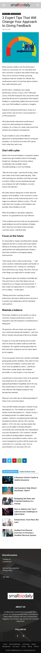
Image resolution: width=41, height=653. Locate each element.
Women (36, 646)
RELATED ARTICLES (10, 472)
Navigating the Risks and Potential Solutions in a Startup (24, 501)
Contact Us (7, 559)
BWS (34, 650)
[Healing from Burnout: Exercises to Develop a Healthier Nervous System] (7, 533)
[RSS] (23, 636)
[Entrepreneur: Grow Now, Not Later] (7, 522)
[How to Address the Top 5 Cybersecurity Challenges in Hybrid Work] (7, 511)
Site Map (6, 577)
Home (5, 644)
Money (30, 646)
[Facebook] (17, 636)
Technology (25, 644)
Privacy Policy (7, 570)
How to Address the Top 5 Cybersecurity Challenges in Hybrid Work (25, 511)
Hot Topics (15, 646)
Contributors (7, 562)
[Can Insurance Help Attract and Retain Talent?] (7, 490)
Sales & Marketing (15, 14)
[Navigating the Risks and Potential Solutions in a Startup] (7, 501)
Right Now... (6, 14)
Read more (20, 621)
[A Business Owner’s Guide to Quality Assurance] (7, 480)
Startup (33, 644)
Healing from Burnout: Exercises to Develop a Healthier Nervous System (25, 532)
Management (6, 646)
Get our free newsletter (11, 568)
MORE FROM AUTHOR (27, 472)
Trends (23, 646)
